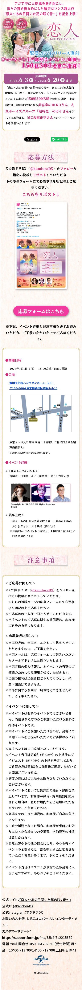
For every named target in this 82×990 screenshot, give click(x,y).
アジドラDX (34, 912)
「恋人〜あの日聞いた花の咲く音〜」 (45, 899)
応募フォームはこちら (41, 311)
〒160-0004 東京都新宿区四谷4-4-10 (33, 388)
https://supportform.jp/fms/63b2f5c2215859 (37, 937)
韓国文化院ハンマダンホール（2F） (31, 383)
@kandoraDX (41, 168)
